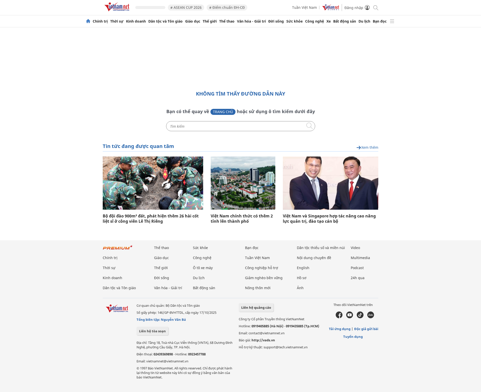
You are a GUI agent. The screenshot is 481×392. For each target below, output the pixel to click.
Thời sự (117, 21)
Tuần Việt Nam (304, 7)
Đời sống (276, 21)
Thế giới (210, 21)
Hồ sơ (301, 277)
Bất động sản (344, 21)
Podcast (357, 267)
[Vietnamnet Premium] (118, 250)
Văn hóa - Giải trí (251, 21)
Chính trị (100, 21)
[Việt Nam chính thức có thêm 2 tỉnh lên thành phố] (243, 183)
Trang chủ (223, 111)
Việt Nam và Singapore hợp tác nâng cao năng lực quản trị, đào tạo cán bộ (329, 218)
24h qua (358, 277)
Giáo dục (192, 21)
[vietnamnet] (118, 12)
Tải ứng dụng (339, 329)
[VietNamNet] (88, 21)
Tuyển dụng (353, 336)
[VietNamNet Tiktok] (360, 317)
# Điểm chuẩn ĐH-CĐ (227, 7)
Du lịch (364, 21)
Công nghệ (314, 21)
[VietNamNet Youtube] (349, 317)
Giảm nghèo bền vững (264, 277)
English (303, 267)
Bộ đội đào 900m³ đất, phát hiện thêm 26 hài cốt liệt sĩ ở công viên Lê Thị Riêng (151, 218)
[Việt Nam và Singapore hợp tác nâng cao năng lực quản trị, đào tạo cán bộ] (330, 183)
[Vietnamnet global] (330, 9)
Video (355, 247)
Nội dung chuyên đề (314, 257)
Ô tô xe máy (203, 267)
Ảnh (300, 287)
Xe (328, 21)
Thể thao (226, 21)
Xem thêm (369, 147)
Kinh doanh (136, 21)
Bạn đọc (380, 21)
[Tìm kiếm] (375, 7)
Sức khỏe (294, 21)
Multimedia (360, 257)
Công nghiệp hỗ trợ (261, 267)
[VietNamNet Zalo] (370, 317)
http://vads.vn (263, 340)
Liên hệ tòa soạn (152, 331)
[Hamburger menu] (392, 21)
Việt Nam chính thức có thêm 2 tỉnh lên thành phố (242, 218)
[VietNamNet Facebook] (339, 317)
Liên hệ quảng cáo (256, 307)
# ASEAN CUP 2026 (186, 7)
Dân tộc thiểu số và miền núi (321, 247)
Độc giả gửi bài (366, 329)
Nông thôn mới (258, 287)
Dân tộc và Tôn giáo (165, 21)
